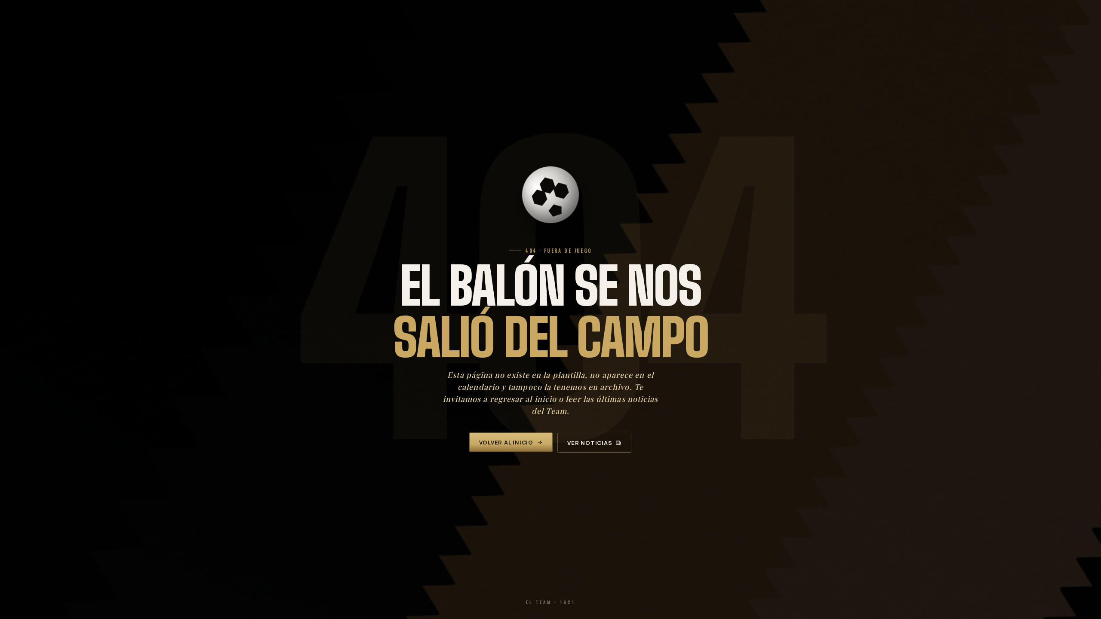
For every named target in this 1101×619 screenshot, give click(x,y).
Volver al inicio (506, 442)
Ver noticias (589, 443)
